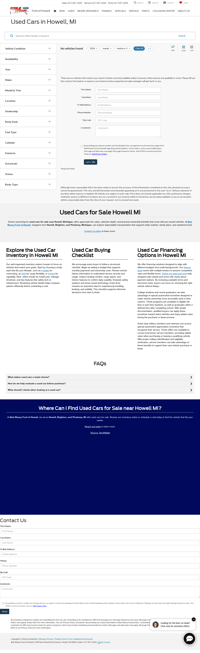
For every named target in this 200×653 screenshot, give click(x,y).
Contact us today (92, 231)
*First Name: (5, 526)
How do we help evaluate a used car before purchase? (37, 383)
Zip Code (4, 572)
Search (182, 35)
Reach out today (93, 426)
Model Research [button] (88, 11)
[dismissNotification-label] (194, 619)
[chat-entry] (189, 638)
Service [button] (134, 11)
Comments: (86, 128)
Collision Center (164, 11)
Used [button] (71, 11)
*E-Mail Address (84, 105)
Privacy (50, 639)
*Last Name (86, 97)
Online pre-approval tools (174, 273)
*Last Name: (5, 538)
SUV (24, 273)
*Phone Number (84, 112)
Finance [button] (107, 11)
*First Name (86, 89)
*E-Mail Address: (7, 549)
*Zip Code (86, 120)
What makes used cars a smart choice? (29, 377)
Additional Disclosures (83, 639)
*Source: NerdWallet (100, 433)
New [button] (62, 11)
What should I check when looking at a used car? (34, 390)
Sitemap (42, 639)
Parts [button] (146, 11)
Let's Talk (90, 162)
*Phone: (3, 561)
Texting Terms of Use (63, 639)
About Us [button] (184, 11)
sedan (46, 270)
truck (52, 273)
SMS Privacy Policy (99, 154)
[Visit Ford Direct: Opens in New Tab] (104, 642)
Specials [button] (120, 11)
